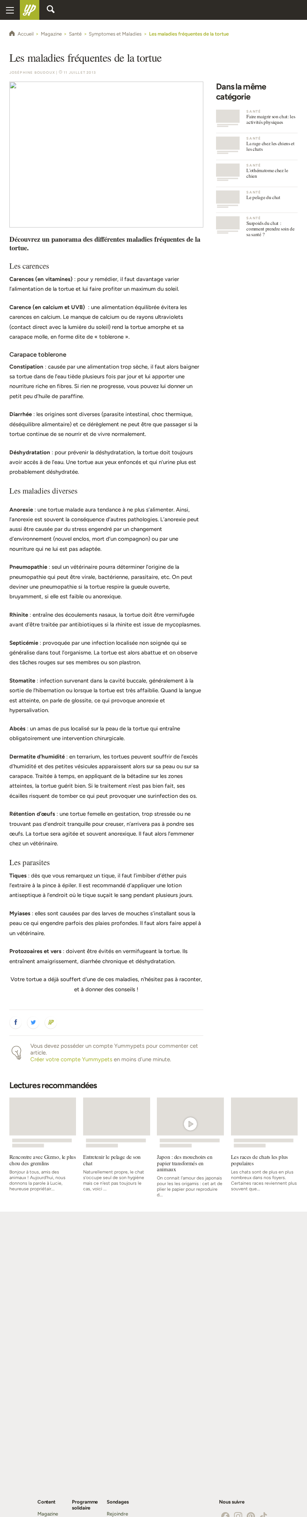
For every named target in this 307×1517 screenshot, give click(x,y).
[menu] (10, 10)
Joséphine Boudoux (32, 72)
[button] (15, 1022)
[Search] (50, 9)
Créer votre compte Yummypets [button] (71, 1059)
